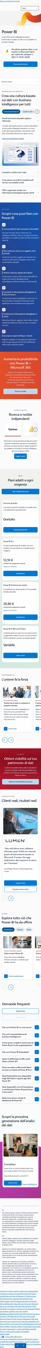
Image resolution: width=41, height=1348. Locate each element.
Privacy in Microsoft (6, 1331)
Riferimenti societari (31, 1339)
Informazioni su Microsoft (16, 1329)
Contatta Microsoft (6, 1342)
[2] (3, 1235)
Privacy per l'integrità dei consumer (12, 1339)
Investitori (17, 1331)
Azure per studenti (21, 1311)
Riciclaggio (18, 1301)
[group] (20, 850)
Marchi (8, 1344)
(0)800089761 (32, 1184)
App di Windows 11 (19, 1296)
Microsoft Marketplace (26, 1324)
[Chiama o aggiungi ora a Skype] (23, 1345)
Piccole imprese (16, 1319)
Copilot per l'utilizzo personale (10, 1294)
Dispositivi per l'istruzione (22, 1304)
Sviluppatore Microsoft (30, 1319)
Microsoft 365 (25, 1294)
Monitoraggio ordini (7, 1301)
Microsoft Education (7, 1304)
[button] (20, 81)
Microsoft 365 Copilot (27, 1316)
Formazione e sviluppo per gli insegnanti (21, 1309)
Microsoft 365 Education (23, 1306)
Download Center (6, 1299)
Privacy (15, 1342)
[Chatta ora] (17, 1345)
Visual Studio (27, 1326)
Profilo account (31, 1296)
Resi (31, 1299)
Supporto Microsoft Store (20, 1299)
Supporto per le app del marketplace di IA (25, 1321)
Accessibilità (25, 1331)
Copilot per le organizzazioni (28, 1291)
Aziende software (17, 1326)
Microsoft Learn (5, 1321)
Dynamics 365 (5, 1316)
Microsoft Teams (5, 1319)
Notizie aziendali (30, 1329)
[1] (3, 1210)
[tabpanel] (20, 157)
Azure (38, 1314)
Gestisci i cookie (23, 1342)
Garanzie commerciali (29, 1301)
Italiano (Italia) (4, 1334)
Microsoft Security (29, 1314)
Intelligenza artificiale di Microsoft (11, 1314)
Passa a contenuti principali (10, 1)
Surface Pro (4, 1291)
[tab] (11, 111)
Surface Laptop (13, 1291)
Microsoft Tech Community (9, 1324)
